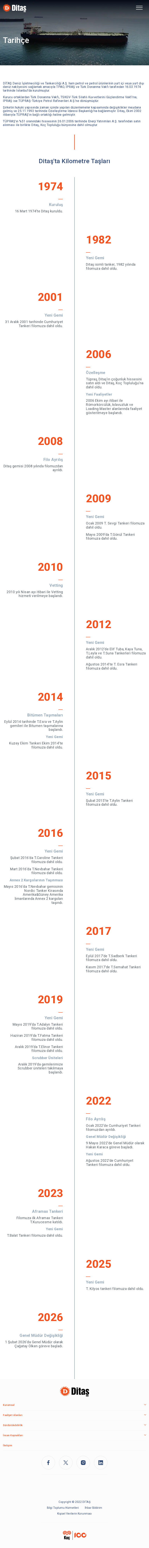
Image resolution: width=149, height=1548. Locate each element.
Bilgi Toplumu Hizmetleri (63, 1507)
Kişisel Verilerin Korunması (74, 1513)
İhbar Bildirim (93, 1507)
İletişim (7, 1445)
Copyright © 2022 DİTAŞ (74, 1501)
